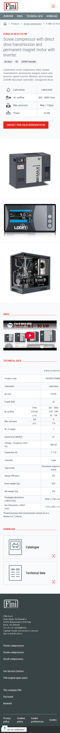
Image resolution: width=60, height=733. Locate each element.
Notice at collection (13, 729)
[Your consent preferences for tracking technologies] (5, 728)
